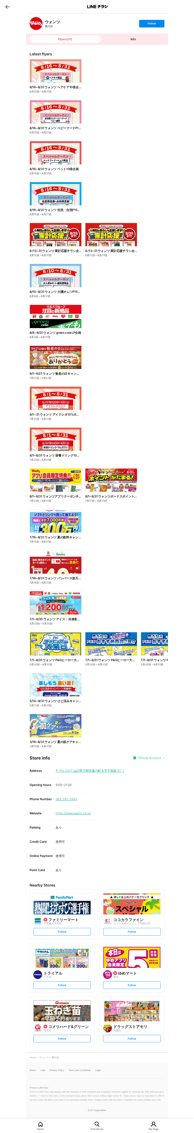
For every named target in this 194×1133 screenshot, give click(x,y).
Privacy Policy (57, 1070)
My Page (154, 1129)
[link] (36, 23)
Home (40, 1129)
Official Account (149, 758)
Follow (151, 24)
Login (98, 1070)
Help (43, 1070)
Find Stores (97, 1129)
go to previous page (7, 6)
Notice (33, 1070)
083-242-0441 (66, 799)
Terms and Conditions (80, 1070)
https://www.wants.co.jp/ (73, 813)
